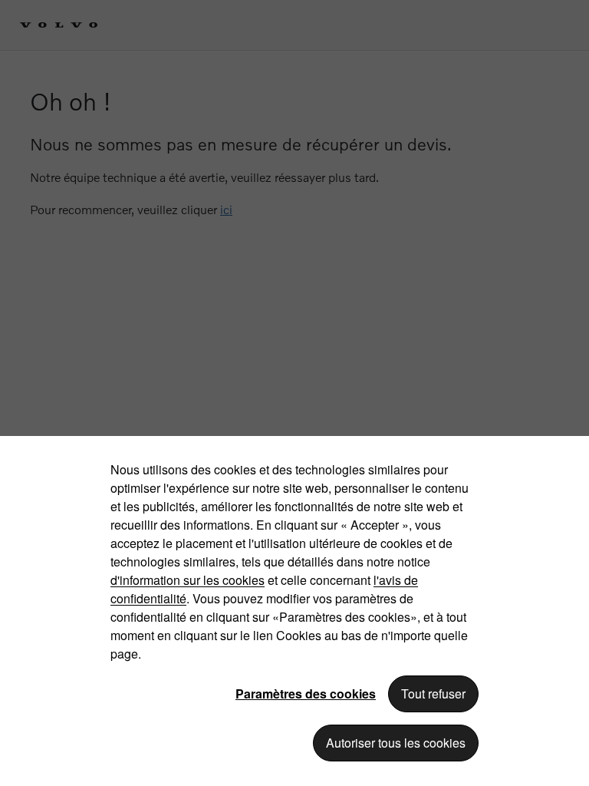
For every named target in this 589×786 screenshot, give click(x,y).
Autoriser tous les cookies (396, 742)
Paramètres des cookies (305, 693)
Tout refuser (433, 693)
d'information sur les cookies (187, 580)
